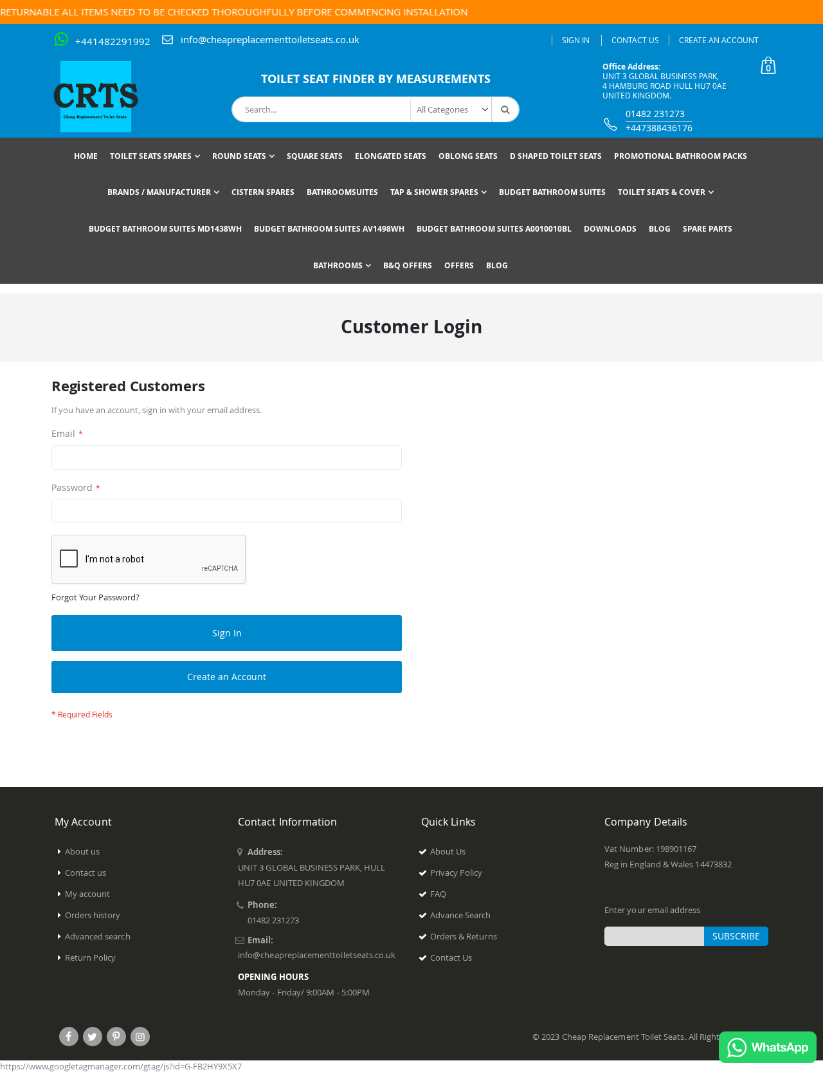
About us (82, 851)
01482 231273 (655, 113)
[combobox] (375, 109)
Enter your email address (652, 910)
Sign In (576, 40)
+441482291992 (112, 41)
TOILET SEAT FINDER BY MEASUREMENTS (376, 79)
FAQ (438, 894)
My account (88, 894)
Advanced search (98, 936)
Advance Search (460, 915)
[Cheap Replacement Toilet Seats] (106, 96)
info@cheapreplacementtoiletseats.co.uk (270, 39)
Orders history (93, 915)
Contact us (86, 872)
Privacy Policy (456, 872)
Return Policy (90, 957)
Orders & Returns (463, 936)
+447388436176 (659, 128)
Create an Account (719, 40)
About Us (448, 851)
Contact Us (635, 40)
